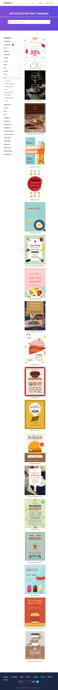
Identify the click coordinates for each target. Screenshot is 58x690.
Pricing (43, 677)
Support (35, 677)
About (21, 677)
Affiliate (50, 677)
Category (5, 677)
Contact (5, 680)
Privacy (28, 677)
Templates (14, 677)
